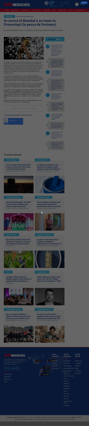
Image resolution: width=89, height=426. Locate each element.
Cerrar (83, 2)
